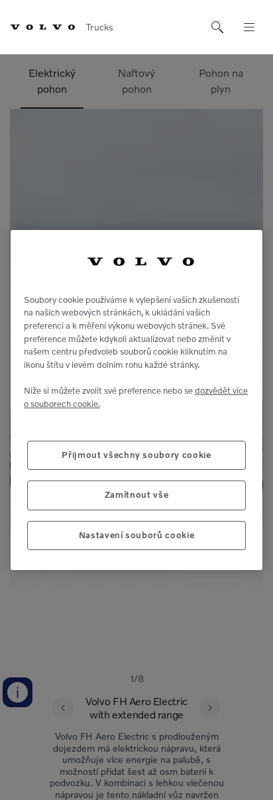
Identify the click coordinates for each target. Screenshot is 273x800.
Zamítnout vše (137, 495)
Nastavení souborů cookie (137, 535)
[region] (136, 400)
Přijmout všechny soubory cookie (136, 455)
